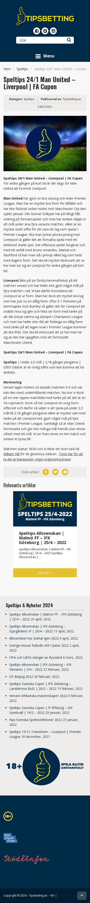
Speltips (22, 69)
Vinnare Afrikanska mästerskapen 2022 (38, 696)
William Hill (11, 454)
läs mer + (45, 573)
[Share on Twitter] (55, 472)
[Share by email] (65, 472)
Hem (7, 69)
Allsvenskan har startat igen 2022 (34, 638)
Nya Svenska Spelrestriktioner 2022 (35, 720)
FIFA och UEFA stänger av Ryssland (35, 657)
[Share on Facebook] (45, 472)
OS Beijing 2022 (21, 676)
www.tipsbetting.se (69, 895)
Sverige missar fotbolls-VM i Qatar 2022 (39, 645)
